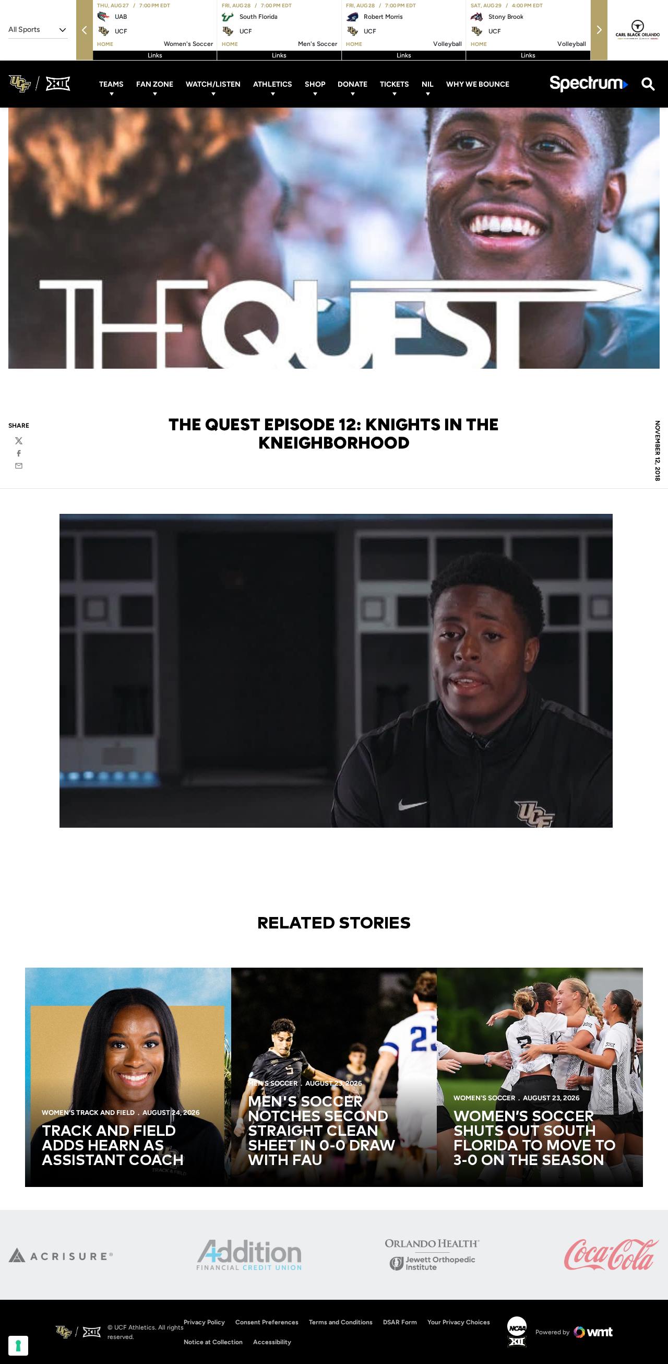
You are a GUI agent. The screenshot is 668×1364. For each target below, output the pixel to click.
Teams (111, 83)
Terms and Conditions (341, 1322)
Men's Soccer (272, 1083)
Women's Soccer (484, 1098)
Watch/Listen (213, 83)
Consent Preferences (267, 1322)
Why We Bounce (477, 83)
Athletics (272, 83)
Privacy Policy (204, 1322)
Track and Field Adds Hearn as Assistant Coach (113, 1146)
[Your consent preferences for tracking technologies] (18, 1346)
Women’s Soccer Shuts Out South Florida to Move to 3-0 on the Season (535, 1139)
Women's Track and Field (88, 1112)
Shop (315, 83)
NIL (428, 83)
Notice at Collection (213, 1342)
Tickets (394, 83)
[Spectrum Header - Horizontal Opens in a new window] (589, 84)
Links (155, 55)
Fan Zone (154, 83)
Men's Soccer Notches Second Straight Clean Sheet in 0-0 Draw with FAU (322, 1131)
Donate (352, 83)
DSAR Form (400, 1322)
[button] (84, 30)
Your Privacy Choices (458, 1322)
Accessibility (272, 1342)
